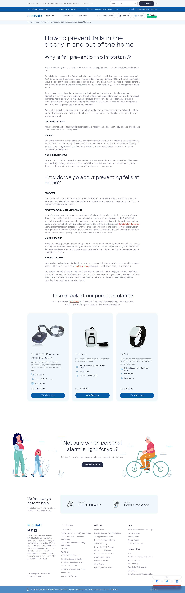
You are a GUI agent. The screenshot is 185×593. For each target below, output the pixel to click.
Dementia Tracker (101, 561)
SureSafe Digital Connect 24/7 (73, 569)
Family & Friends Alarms (104, 547)
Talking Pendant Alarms (103, 537)
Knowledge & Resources (137, 567)
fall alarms (74, 302)
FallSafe (64, 549)
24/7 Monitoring (100, 544)
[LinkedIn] (35, 530)
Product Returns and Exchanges (141, 530)
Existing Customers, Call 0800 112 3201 (104, 9)
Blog (129, 553)
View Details (47, 395)
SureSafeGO (66, 530)
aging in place (82, 266)
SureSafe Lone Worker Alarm (72, 562)
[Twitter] (28, 530)
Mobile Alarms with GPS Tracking (107, 533)
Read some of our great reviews (140, 557)
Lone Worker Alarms (102, 557)
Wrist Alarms (99, 564)
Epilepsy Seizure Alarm (103, 568)
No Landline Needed (102, 550)
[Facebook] (32, 530)
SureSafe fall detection (129, 224)
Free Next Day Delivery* (68, 9)
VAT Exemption (134, 533)
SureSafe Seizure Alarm (70, 566)
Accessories (66, 573)
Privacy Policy (133, 537)
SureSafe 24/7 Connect (70, 556)
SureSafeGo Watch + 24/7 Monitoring (76, 533)
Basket (140, 16)
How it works (133, 564)
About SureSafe (134, 560)
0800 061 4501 (89, 505)
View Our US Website (69, 576)
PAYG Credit (108, 16)
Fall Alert (64, 552)
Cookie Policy (133, 540)
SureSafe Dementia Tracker (72, 559)
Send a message (136, 505)
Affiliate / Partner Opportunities (140, 574)
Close (155, 590)
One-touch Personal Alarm (105, 554)
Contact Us (132, 571)
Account (125, 16)
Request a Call (91, 464)
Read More (114, 589)
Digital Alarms (99, 530)
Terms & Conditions (136, 544)
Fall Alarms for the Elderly (104, 540)
